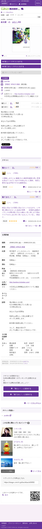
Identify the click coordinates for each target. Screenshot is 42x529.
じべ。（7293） (13, 173)
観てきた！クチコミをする (14, 66)
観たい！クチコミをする (13, 61)
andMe (6, 415)
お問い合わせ (33, 523)
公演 (7, 14)
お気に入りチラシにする (34, 56)
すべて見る (37, 471)
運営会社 (25, 523)
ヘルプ (3, 525)
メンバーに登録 (7, 471)
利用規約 (4, 523)
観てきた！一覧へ (32, 226)
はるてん (26, 361)
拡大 (6, 495)
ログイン (14, 4)
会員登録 (23, 4)
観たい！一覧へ (32, 192)
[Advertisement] (21, 514)
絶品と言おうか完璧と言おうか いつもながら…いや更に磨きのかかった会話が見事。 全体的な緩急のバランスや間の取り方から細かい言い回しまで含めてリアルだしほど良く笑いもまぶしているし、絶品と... (21, 212)
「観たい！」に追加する (22, 388)
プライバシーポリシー (14, 523)
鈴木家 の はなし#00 (11, 22)
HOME (2, 14)
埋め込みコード (6, 147)
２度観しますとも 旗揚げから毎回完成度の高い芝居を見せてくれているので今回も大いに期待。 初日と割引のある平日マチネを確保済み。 (21, 180)
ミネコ (25, 363)
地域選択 (4, 4)
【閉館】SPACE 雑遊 (12, 84)
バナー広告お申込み (8, 12)
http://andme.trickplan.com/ (24, 94)
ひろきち (18, 442)
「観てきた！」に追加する (22, 394)
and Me (7, 81)
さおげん (18, 459)
